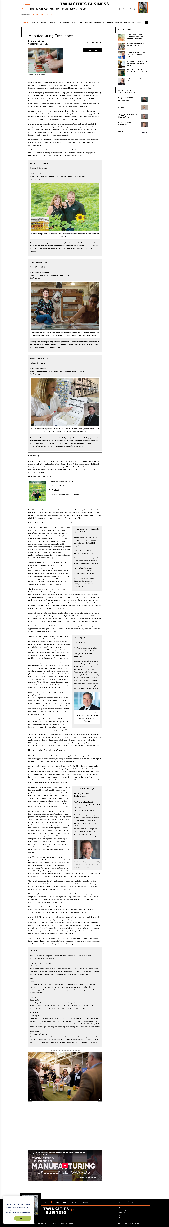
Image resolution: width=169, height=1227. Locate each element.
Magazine (83, 9)
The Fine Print (54, 490)
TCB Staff (120, 1207)
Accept (22, 1218)
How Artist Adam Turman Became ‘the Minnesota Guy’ (136, 54)
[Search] (23, 9)
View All (26, 22)
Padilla (120, 131)
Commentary (42, 9)
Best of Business (39, 22)
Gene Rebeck (37, 41)
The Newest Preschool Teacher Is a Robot (64, 494)
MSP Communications (123, 1216)
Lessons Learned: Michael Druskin (61, 482)
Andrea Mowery (124, 100)
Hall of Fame (137, 22)
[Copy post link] (100, 42)
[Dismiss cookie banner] (30, 1200)
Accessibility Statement (124, 1219)
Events (73, 9)
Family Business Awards (103, 22)
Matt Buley (122, 107)
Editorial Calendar (122, 1209)
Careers (120, 1217)
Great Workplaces (122, 22)
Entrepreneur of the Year (81, 22)
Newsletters (76, 1202)
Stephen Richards (124, 117)
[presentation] (30, 1100)
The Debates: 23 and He (57, 486)
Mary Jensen (123, 124)
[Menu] (26, 9)
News (31, 9)
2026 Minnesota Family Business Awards (135, 44)
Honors (64, 9)
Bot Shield (140, 1223)
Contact (86, 1202)
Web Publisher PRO (127, 1223)
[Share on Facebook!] (90, 42)
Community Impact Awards (58, 22)
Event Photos (92, 50)
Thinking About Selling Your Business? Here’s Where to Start (137, 63)
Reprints (56, 1202)
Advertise (46, 1202)
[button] (50, 1050)
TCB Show (54, 9)
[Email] (93, 42)
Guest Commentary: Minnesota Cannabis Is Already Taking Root (135, 37)
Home (23, 14)
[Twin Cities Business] (84, 3)
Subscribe (25, 5)
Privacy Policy (121, 1212)
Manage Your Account (123, 1211)
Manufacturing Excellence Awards (50, 32)
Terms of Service (122, 1214)
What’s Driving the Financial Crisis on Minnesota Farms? (137, 71)
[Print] (96, 42)
